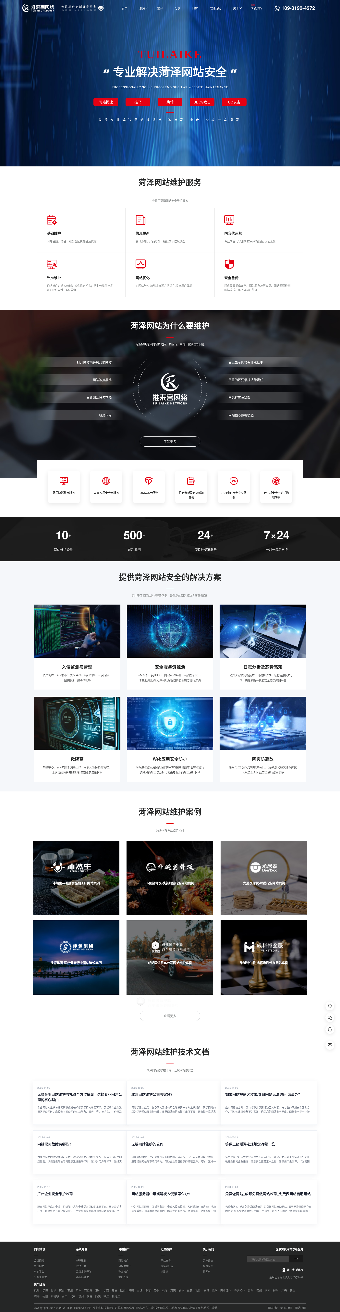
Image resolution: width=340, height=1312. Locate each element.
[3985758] (329, 1029)
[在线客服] (329, 1005)
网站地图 (300, 1308)
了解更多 (170, 441)
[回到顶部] (329, 1045)
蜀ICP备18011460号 (280, 1308)
